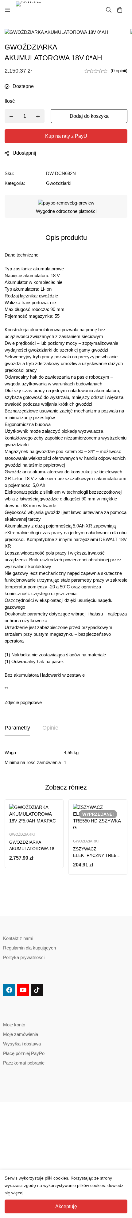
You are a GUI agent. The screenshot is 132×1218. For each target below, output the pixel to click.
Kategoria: (15, 183)
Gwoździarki (58, 183)
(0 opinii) (119, 70)
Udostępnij (24, 153)
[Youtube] (23, 990)
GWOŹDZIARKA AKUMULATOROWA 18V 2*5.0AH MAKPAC (33, 849)
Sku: (9, 173)
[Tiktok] (37, 990)
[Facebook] (9, 990)
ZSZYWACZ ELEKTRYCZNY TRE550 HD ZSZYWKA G (97, 855)
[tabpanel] (66, 757)
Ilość (10, 101)
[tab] (17, 728)
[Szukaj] (108, 10)
